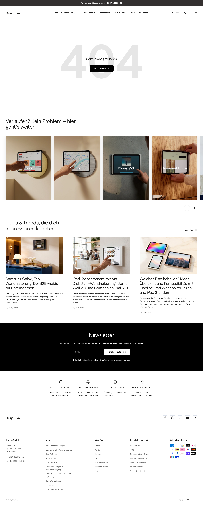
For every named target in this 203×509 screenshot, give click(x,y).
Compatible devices (54, 489)
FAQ (96, 458)
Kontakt (98, 454)
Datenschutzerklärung (95, 360)
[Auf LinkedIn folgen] (195, 417)
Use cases (143, 12)
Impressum (135, 445)
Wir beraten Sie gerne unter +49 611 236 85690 (101, 3)
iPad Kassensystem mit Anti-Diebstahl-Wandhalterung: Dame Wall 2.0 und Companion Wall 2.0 (100, 283)
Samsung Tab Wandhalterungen (59, 450)
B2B (133, 12)
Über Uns (98, 445)
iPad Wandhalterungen (55, 445)
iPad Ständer (89, 12)
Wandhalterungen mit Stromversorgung (55, 468)
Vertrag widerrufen (138, 471)
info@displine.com (16, 457)
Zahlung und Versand (139, 462)
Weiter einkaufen (101, 68)
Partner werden (101, 466)
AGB (132, 450)
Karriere (98, 450)
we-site (194, 500)
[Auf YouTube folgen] (187, 417)
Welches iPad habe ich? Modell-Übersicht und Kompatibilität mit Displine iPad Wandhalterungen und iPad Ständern (166, 285)
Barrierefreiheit (136, 466)
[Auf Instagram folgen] (172, 417)
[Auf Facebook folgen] (165, 417)
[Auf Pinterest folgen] (180, 417)
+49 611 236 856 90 (17, 461)
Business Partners (102, 462)
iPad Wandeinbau (53, 481)
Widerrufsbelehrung (138, 458)
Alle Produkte (121, 12)
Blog (96, 471)
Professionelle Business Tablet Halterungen (58, 475)
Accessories (105, 12)
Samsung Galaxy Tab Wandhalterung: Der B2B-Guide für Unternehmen (32, 283)
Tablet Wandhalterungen (66, 12)
